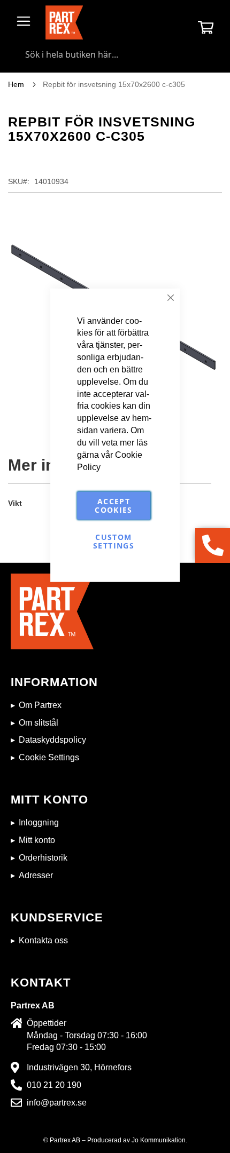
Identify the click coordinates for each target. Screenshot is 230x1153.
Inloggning (39, 822)
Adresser (36, 875)
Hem (16, 84)
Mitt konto (37, 840)
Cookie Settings (49, 757)
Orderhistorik (43, 857)
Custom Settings (113, 541)
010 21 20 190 (54, 1085)
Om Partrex (40, 705)
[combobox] (115, 54)
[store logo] (64, 22)
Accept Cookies (113, 505)
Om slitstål (38, 722)
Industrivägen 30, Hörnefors (79, 1067)
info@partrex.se (57, 1102)
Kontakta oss (43, 940)
